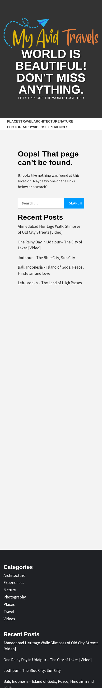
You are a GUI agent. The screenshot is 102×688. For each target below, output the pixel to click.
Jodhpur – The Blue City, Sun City (46, 257)
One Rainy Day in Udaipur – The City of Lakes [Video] (50, 245)
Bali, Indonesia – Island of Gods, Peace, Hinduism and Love (51, 270)
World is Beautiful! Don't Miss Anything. (51, 71)
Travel (26, 121)
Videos (39, 127)
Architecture (46, 121)
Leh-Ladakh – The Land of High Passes (50, 282)
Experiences (56, 127)
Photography (20, 127)
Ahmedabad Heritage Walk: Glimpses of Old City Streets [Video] (49, 229)
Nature (66, 121)
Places (13, 121)
